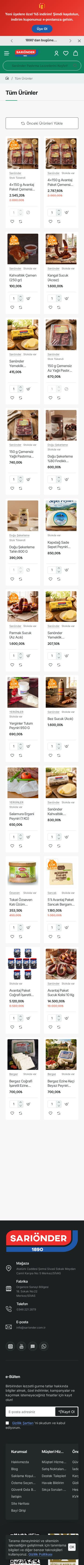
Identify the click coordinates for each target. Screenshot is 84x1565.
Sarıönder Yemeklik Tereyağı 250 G (59, 635)
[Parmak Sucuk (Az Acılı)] (22, 606)
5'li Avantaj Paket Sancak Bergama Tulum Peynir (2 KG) (61, 902)
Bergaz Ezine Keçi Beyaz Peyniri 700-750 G (61, 1083)
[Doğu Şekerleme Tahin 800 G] (22, 515)
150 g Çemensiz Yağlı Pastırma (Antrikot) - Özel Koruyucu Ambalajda (21, 454)
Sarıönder (15, 173)
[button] (11, 40)
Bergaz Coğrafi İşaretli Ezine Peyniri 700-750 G (21, 1083)
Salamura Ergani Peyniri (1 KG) (21, 816)
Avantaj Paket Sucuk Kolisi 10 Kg (61, 992)
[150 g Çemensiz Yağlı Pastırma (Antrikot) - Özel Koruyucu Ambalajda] (22, 425)
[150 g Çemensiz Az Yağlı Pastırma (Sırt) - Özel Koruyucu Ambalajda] (61, 334)
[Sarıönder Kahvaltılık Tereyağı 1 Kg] (61, 783)
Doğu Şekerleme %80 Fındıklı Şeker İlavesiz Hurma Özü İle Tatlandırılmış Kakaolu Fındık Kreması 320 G (60, 458)
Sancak (52, 892)
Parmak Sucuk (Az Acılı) (20, 635)
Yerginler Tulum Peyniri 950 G (21, 725)
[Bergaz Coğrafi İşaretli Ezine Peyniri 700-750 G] (22, 1054)
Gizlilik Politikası (40, 1554)
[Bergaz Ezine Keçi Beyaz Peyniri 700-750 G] (61, 1054)
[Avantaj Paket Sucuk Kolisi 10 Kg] (61, 964)
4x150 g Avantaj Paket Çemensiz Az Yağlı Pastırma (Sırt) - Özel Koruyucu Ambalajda (22, 187)
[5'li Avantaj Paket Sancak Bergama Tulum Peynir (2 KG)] (61, 873)
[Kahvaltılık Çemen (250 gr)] (22, 249)
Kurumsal (19, 1451)
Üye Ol (42, 29)
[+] (58, 211)
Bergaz (13, 1074)
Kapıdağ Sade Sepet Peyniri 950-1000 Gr (58, 544)
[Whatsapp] (44, 1346)
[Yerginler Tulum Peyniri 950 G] (22, 692)
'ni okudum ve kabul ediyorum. (35, 1425)
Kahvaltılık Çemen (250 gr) (22, 277)
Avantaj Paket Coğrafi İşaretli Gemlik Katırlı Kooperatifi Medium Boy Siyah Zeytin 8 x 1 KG (22, 992)
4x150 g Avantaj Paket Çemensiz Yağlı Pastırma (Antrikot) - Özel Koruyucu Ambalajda (60, 182)
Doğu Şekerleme (58, 444)
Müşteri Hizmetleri (54, 1451)
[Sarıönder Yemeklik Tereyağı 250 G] (61, 606)
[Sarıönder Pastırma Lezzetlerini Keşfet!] (75, 65)
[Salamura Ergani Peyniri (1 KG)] (22, 783)
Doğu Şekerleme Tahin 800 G (22, 549)
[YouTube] (21, 1346)
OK (72, 1547)
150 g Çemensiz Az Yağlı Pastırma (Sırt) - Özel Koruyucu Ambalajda (61, 368)
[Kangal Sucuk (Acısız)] (61, 249)
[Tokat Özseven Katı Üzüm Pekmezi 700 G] (22, 873)
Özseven (14, 892)
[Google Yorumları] (32, 1346)
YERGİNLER (16, 711)
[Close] (79, 41)
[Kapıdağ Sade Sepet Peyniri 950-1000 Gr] (61, 515)
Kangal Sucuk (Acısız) (58, 277)
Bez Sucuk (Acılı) (60, 718)
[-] (58, 214)
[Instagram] (10, 1346)
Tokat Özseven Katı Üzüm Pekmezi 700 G (21, 902)
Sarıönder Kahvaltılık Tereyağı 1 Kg (58, 811)
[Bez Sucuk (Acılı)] (61, 692)
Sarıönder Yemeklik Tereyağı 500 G (21, 363)
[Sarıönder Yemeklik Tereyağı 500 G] (22, 334)
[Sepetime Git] (75, 53)
